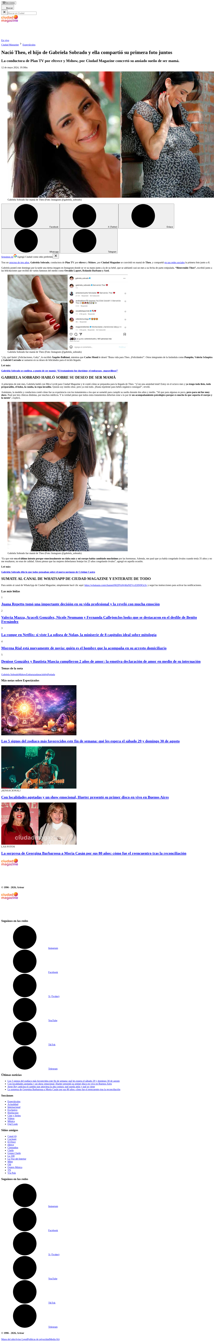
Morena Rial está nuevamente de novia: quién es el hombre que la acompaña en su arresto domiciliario (84, 648)
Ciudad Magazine (10, 44)
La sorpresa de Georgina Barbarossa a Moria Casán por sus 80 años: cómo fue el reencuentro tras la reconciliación (93, 853)
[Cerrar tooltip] (56, 256)
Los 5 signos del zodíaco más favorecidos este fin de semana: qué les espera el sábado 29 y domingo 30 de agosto (90, 741)
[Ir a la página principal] (24, 37)
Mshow (22, 674)
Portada (51, 674)
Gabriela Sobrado (10, 674)
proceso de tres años (19, 262)
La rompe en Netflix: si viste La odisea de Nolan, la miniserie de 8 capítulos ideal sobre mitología (79, 635)
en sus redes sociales (174, 262)
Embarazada (32, 674)
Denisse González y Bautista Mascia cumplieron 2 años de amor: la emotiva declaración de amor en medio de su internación (101, 661)
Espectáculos (29, 44)
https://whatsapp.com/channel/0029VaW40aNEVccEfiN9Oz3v (115, 585)
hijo (45, 674)
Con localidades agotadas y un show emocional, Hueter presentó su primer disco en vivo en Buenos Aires (85, 797)
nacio (41, 674)
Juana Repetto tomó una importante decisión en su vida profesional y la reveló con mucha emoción (80, 604)
